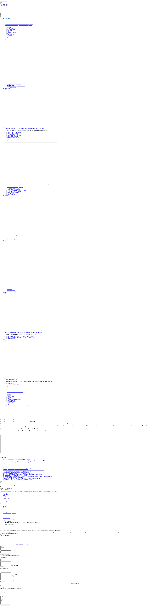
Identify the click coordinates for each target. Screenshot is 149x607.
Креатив (9, 395)
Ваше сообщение (14, 565)
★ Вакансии (9, 36)
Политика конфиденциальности (12, 533)
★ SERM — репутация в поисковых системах (16, 190)
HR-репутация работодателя (13, 192)
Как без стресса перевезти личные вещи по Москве (13, 477)
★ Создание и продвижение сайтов (14, 385)
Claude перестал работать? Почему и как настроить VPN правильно (18, 25)
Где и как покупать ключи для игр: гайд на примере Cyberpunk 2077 (16, 465)
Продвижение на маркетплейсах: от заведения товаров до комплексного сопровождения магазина (24, 235)
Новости (9, 37)
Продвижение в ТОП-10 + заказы (14, 132)
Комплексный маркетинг (8, 505)
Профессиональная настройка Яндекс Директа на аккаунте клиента (20, 336)
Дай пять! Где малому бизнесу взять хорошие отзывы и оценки (15, 469)
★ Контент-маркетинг (11, 284)
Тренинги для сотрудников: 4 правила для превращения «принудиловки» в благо (16, 453)
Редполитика (10, 402)
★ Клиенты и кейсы (11, 28)
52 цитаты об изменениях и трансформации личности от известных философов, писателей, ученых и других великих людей (27, 476)
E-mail (12, 562)
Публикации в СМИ (11, 291)
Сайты (4, 339)
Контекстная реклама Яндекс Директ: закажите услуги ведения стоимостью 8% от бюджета (23, 332)
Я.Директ (5, 292)
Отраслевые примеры (11, 87)
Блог (4, 393)
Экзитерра (5, 23)
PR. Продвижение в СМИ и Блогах (10, 512)
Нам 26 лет (9, 31)
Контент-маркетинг (9, 280)
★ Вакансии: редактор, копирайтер (14, 403)
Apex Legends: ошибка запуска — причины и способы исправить (16, 463)
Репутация (5, 141)
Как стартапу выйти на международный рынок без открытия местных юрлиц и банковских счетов (22, 474)
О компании (5, 494)
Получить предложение (7, 11)
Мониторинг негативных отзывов (14, 191)
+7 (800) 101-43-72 (11, 19)
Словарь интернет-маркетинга (9, 500)
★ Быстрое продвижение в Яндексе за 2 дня (16, 139)
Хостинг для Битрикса (11, 389)
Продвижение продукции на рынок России (16, 86)
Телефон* (13, 580)
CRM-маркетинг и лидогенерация (9, 513)
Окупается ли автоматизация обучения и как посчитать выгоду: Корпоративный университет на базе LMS (24, 460)
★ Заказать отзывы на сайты (13, 188)
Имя (12, 559)
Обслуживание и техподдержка (13, 388)
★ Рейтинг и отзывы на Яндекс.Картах (15, 187)
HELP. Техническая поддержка (9, 510)
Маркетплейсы (6, 195)
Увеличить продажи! (7, 38)
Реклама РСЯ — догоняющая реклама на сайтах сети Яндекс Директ (21, 337)
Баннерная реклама (11, 338)
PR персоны (9, 289)
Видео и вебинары (11, 34)
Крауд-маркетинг (10, 286)
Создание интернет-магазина (11, 379)
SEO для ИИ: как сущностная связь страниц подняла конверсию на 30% (17, 473)
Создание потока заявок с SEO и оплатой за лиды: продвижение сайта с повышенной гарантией (24, 128)
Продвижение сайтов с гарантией (14, 135)
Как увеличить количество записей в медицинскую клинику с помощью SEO (18, 468)
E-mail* (12, 573)
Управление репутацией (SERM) (13, 399)
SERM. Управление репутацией (9, 507)
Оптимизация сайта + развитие (13, 137)
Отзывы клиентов (11, 29)
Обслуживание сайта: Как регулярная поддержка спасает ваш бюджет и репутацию (19, 464)
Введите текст (14, 13)
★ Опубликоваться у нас (12, 401)
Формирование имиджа (12, 288)
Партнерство (10, 35)
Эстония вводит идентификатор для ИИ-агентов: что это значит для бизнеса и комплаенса (21, 461)
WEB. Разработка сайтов (8, 508)
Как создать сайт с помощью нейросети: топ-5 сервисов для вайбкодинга (17, 462)
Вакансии (5, 493)
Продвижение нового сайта (12, 136)
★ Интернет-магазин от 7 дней (13, 384)
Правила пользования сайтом (8, 499)
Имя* (12, 575)
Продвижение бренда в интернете (14, 84)
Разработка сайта (10, 383)
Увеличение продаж (11, 396)
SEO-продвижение (6, 88)
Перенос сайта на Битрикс (12, 386)
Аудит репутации (10, 193)
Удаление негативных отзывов (13, 189)
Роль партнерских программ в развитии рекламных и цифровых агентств (17, 479)
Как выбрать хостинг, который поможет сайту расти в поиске (15, 475)
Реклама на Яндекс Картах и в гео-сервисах (16, 185)
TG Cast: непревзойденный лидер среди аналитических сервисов (16, 472)
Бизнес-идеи (9, 394)
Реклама (9, 398)
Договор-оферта (6, 498)
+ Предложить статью (11, 404)
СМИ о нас (9, 33)
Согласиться (2, 533)
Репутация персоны (11, 194)
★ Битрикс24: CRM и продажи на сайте (15, 392)
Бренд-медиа (10, 285)
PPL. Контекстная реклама (8, 509)
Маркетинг (9, 397)
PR (3, 240)
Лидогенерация (10, 85)
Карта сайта (5, 501)
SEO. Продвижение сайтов (8, 506)
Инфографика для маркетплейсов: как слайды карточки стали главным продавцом (19, 466)
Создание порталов (11, 387)
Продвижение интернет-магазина (14, 140)
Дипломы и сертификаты (12, 32)
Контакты (9, 27)
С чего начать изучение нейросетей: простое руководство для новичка (17, 471)
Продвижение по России (12, 138)
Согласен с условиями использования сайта (10, 555)
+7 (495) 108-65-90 (11, 21)
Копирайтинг (7, 78)
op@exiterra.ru (8, 521)
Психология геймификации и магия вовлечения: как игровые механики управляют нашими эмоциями (23, 470)
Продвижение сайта (11, 400)
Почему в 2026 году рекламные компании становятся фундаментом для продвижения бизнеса (21, 478)
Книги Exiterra (10, 30)
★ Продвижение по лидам (12, 134)
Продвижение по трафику (12, 133)
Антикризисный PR (11, 290)
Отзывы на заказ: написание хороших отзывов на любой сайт (17, 182)
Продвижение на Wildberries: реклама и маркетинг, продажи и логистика (21, 239)
